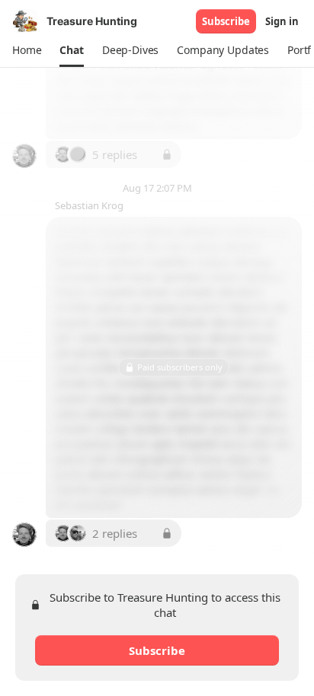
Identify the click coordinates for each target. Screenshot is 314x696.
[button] (26, 50)
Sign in (282, 21)
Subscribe (226, 21)
